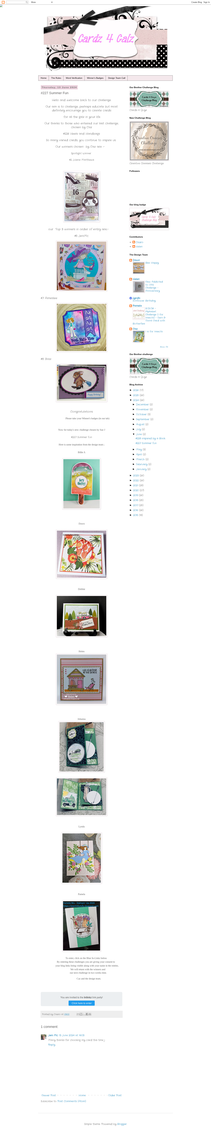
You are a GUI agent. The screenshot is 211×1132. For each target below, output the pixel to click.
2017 (136, 505)
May (139, 449)
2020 (136, 490)
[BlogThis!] (81, 1014)
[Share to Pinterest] (89, 1014)
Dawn (136, 260)
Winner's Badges (95, 78)
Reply (51, 1044)
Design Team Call (116, 78)
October (142, 414)
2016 (136, 510)
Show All (164, 347)
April (139, 454)
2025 (136, 395)
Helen (139, 246)
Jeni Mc (53, 1035)
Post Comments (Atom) (71, 1101)
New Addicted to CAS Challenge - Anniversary (154, 286)
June (139, 434)
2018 (136, 500)
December (143, 404)
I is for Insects (154, 331)
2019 (136, 495)
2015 (136, 515)
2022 (136, 480)
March (141, 459)
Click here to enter (82, 1003)
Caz (135, 329)
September (143, 419)
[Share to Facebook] (87, 1014)
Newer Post (49, 1095)
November (143, 409)
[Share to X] (84, 1014)
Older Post (115, 1095)
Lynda (136, 298)
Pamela (137, 306)
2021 (136, 485)
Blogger (122, 1124)
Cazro (139, 242)
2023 (136, 475)
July (139, 429)
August (140, 424)
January (141, 469)
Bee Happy (152, 263)
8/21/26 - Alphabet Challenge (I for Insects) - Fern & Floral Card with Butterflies (149, 316)
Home (43, 78)
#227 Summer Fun (146, 443)
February (142, 464)
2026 (136, 390)
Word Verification (74, 78)
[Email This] (78, 1014)
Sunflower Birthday (144, 300)
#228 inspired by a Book (150, 438)
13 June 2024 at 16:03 (71, 1035)
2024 (136, 400)
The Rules (56, 78)
